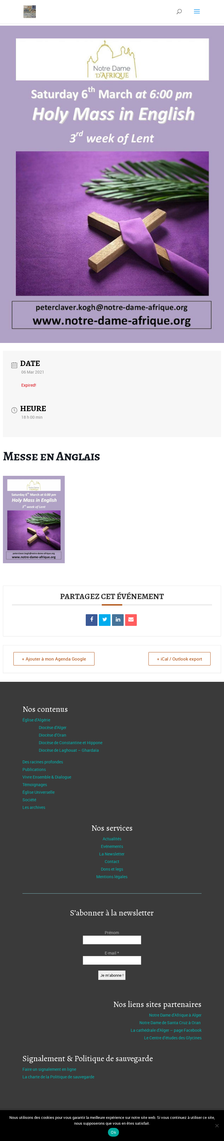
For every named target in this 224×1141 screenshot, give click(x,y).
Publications (34, 769)
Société (29, 799)
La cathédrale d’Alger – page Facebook (166, 1030)
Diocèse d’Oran (52, 735)
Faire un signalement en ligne (49, 1069)
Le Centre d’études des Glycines (173, 1037)
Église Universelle (38, 792)
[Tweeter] (105, 620)
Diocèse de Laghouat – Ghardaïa (69, 750)
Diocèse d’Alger (52, 727)
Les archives (33, 807)
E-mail (112, 953)
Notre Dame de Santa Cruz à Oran (170, 1022)
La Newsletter (112, 854)
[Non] (217, 1125)
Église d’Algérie (36, 720)
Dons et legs (112, 869)
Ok (113, 1132)
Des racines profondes (42, 762)
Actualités (112, 838)
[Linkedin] (118, 620)
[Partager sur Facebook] (91, 620)
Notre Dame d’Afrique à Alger (175, 1015)
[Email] (131, 620)
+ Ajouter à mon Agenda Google (54, 659)
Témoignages (34, 784)
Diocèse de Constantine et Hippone (70, 742)
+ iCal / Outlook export (179, 659)
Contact (112, 861)
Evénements (112, 846)
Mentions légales (111, 876)
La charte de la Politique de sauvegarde (58, 1077)
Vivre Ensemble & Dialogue (46, 777)
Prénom (112, 932)
